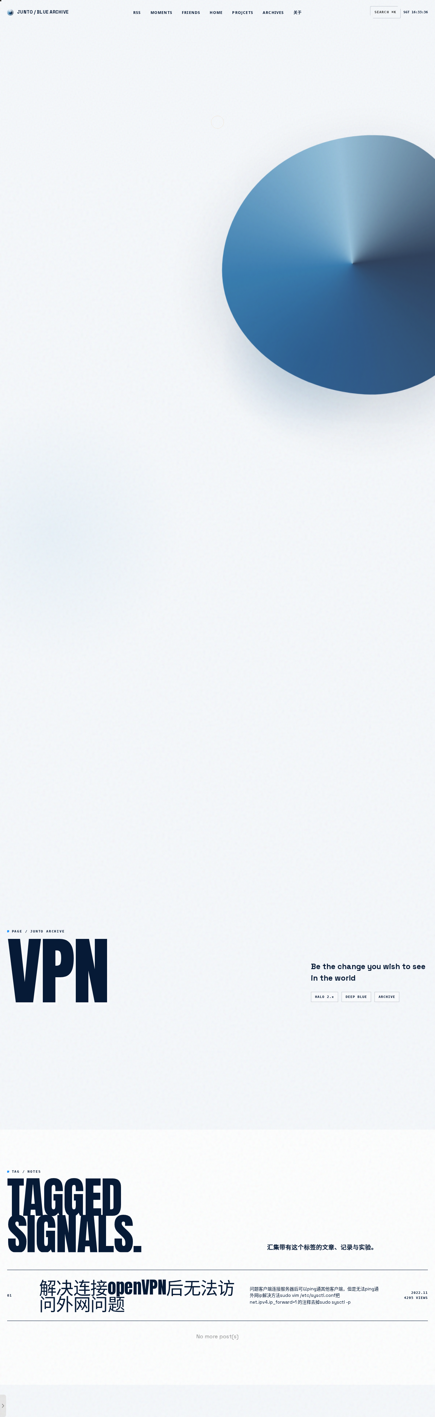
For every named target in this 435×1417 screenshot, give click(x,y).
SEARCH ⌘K (385, 12)
